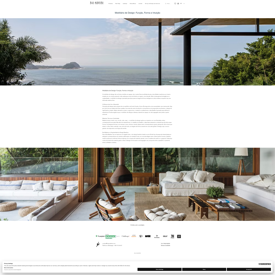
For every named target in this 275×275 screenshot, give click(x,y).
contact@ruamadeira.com (108, 243)
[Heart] (175, 3)
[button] (110, 3)
